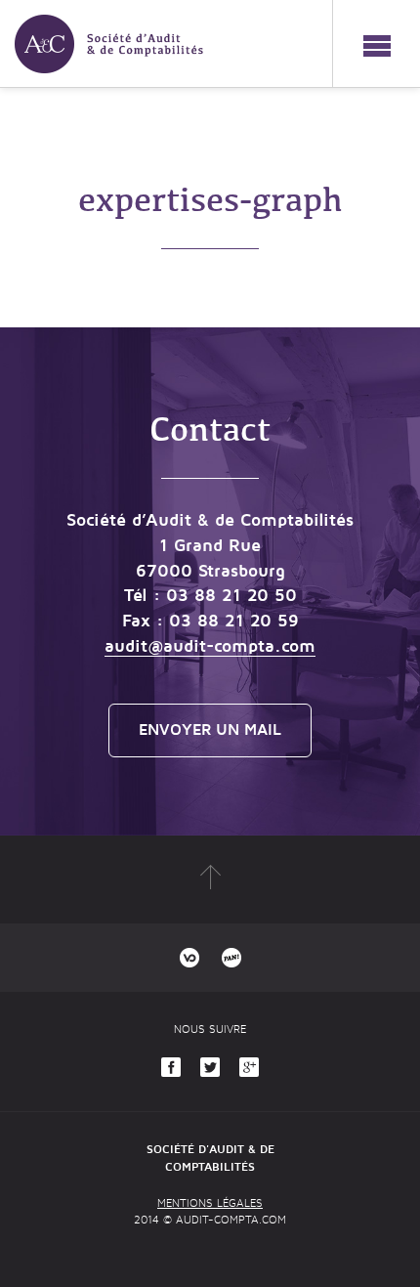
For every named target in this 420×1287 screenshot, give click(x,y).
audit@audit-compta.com (210, 646)
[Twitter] (210, 1067)
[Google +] (249, 1067)
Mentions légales (210, 1203)
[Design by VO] (189, 957)
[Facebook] (171, 1067)
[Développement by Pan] (231, 957)
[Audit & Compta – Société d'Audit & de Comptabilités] (101, 36)
